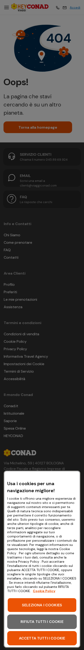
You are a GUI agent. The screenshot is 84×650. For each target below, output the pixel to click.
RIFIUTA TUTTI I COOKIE (42, 621)
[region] (42, 559)
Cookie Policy (44, 591)
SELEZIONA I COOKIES (42, 605)
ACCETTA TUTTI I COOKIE (42, 638)
